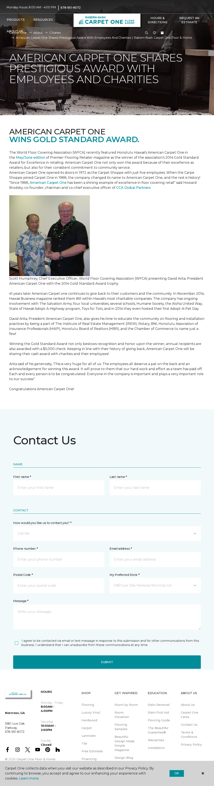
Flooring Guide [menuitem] (159, 720)
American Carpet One (48, 183)
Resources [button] (43, 20)
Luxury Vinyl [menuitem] (91, 712)
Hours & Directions (157, 20)
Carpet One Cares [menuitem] (189, 715)
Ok (177, 773)
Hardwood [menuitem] (89, 720)
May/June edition (30, 158)
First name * (22, 476)
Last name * (118, 476)
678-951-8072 (71, 7)
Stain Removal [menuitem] (158, 705)
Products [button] (16, 20)
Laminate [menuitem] (89, 736)
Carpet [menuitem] (87, 728)
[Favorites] (154, 33)
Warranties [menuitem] (156, 740)
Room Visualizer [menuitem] (122, 715)
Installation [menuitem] (156, 748)
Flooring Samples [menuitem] (121, 727)
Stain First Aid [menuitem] (158, 712)
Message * (20, 600)
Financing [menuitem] (89, 759)
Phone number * (25, 548)
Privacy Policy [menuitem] (191, 744)
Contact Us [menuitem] (189, 725)
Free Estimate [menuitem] (92, 751)
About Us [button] (15, 31)
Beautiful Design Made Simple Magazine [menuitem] (125, 743)
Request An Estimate (189, 20)
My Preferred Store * (124, 574)
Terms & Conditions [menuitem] (189, 735)
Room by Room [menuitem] (126, 705)
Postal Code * (23, 574)
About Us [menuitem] (188, 705)
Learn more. (29, 778)
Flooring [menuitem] (88, 705)
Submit (107, 662)
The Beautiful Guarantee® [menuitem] (158, 730)
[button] (146, 33)
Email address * (121, 548)
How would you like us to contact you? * (42, 522)
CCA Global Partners (133, 188)
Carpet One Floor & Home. (36, 759)
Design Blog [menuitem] (124, 758)
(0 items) (162, 32)
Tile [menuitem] (84, 743)
